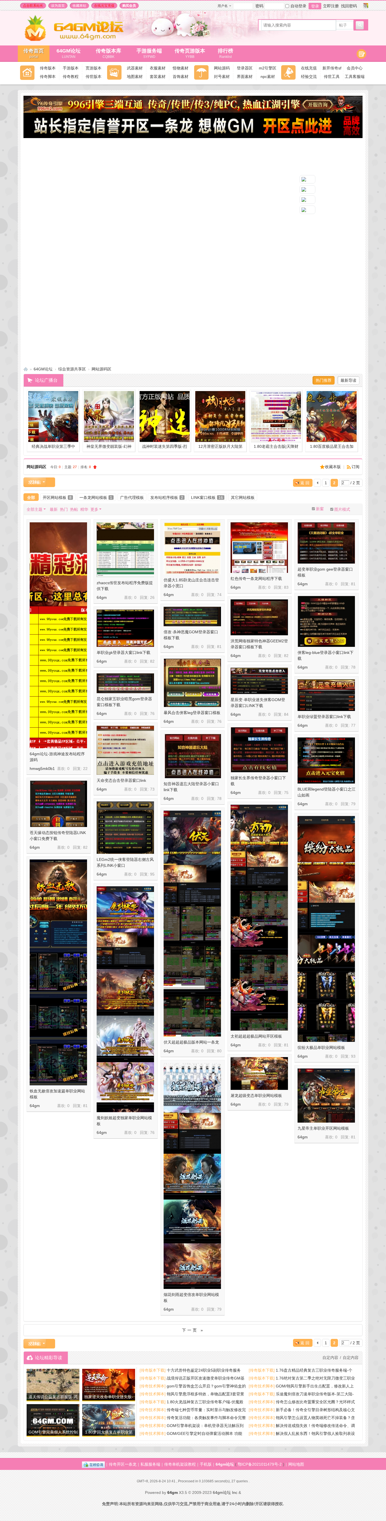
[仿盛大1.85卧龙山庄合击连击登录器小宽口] (192, 548)
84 (286, 714)
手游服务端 (149, 53)
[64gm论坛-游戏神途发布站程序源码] (58, 663)
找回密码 (349, 6)
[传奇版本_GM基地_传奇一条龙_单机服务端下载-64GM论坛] (80, 39)
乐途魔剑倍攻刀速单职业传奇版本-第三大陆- (315, 1394)
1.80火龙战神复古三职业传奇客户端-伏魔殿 (205, 1402)
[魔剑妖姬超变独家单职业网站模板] (125, 1027)
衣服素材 (158, 68)
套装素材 (158, 76)
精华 (84, 509)
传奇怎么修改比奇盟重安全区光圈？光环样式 (315, 1402)
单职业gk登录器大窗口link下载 (123, 652)
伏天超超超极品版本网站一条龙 (191, 1042)
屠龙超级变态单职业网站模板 (256, 1095)
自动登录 (298, 6)
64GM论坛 (69, 53)
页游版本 (93, 68)
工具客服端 (355, 76)
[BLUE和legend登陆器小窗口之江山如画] (326, 760)
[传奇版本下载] (153, 1370)
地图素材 (135, 76)
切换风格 (365, 5)
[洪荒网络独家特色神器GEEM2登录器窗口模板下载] (259, 617)
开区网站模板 (57, 497)
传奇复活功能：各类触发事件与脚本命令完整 (206, 1417)
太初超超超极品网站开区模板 (256, 1036)
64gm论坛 (225, 1464)
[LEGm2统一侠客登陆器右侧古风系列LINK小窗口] (125, 827)
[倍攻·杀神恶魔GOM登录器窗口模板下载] (192, 616)
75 (286, 792)
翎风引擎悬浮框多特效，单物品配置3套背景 (205, 1394)
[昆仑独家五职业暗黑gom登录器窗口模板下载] (125, 683)
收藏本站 (79, 6)
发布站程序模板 (166, 497)
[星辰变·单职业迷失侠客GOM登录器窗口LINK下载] (259, 681)
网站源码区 (101, 369)
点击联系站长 (33, 6)
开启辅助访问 (360, 5)
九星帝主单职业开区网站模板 (323, 1128)
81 (353, 584)
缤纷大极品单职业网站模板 (321, 1047)
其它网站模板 (243, 497)
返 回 (304, 483)
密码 (259, 6)
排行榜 (225, 53)
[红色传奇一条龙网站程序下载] (259, 547)
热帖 (74, 509)
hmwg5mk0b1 (42, 768)
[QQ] (93, 1464)
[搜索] (360, 25)
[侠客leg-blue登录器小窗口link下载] (326, 621)
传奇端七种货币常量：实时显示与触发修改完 (206, 1409)
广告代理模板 (132, 497)
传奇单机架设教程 (180, 1464)
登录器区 (245, 68)
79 (353, 804)
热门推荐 (323, 380)
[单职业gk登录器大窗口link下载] (125, 628)
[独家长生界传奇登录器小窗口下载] (259, 749)
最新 (54, 509)
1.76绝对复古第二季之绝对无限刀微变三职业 (315, 1378)
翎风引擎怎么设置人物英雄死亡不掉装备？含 (315, 1417)
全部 (31, 497)
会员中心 (355, 68)
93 (353, 1056)
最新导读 (348, 380)
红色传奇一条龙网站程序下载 (256, 578)
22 (85, 768)
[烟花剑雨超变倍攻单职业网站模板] (192, 1204)
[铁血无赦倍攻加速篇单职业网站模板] (58, 1000)
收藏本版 (333, 466)
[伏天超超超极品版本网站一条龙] (192, 952)
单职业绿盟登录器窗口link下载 (324, 716)
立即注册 (331, 6)
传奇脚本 (48, 76)
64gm (102, 597)
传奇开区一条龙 (122, 1464)
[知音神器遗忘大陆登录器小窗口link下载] (192, 756)
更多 (94, 509)
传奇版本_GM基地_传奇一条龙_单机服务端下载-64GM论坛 (25, 369)
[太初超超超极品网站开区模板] (259, 946)
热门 (64, 509)
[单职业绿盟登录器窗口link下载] (326, 695)
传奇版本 (48, 68)
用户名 (223, 6)
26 (152, 597)
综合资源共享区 (72, 369)
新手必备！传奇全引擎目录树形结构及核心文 (315, 1409)
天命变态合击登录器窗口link (121, 780)
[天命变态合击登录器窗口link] (125, 750)
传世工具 (332, 76)
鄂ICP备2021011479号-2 (260, 1464)
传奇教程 (71, 76)
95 (152, 874)
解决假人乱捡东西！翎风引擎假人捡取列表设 (315, 1433)
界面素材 (245, 76)
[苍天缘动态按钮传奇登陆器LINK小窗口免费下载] (58, 804)
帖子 (343, 25)
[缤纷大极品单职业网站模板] (326, 957)
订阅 (355, 466)
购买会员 (129, 6)
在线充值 (309, 68)
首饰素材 (180, 76)
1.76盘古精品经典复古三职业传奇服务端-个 (314, 1370)
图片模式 (342, 509)
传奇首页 (33, 53)
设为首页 (58, 6)
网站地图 (296, 1464)
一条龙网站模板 (95, 497)
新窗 (320, 509)
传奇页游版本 (190, 53)
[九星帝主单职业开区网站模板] (326, 1095)
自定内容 (351, 1357)
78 (353, 667)
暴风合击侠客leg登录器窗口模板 (192, 712)
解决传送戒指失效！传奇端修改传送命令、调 (315, 1425)
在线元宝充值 (104, 6)
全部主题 (34, 509)
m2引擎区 (267, 68)
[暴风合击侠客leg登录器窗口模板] (192, 683)
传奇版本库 (111, 53)
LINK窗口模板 (207, 497)
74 (219, 594)
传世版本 (93, 76)
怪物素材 (180, 68)
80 (219, 1051)
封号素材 (222, 76)
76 (219, 721)
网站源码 (222, 68)
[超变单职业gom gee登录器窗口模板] (326, 543)
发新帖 (35, 482)
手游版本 (71, 68)
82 (286, 655)
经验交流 (309, 76)
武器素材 (135, 68)
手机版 (206, 1464)
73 (152, 789)
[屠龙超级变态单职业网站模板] (259, 1073)
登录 (315, 6)
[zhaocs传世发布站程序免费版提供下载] (125, 549)
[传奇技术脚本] (153, 1386)
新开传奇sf (331, 68)
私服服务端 (150, 1464)
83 (286, 587)
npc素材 (268, 76)
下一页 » (193, 1330)
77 (353, 725)
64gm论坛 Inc (225, 1492)
